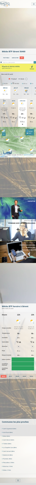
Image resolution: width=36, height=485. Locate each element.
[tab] (3, 376)
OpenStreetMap (28, 155)
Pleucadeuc (8, 462)
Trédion (7, 443)
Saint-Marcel (8, 440)
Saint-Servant (9, 451)
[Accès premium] (18, 252)
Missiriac (8, 466)
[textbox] (19, 62)
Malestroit (8, 455)
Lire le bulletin (6, 68)
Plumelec (7, 459)
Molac (7, 470)
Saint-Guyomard (9, 428)
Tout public (6, 57)
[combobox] (19, 62)
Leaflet (4, 155)
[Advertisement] (18, 28)
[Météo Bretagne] (5, 4)
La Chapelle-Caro (10, 447)
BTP (22, 57)
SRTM (2, 156)
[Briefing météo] (18, 230)
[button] (7, 141)
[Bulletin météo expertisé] (18, 208)
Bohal (6, 436)
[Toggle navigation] (34, 4)
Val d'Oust (8, 432)
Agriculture (15, 57)
